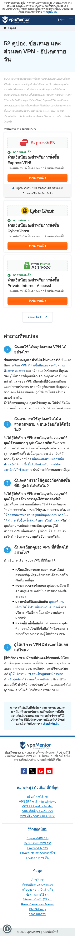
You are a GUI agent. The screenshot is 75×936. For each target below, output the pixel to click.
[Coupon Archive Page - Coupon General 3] (37, 281)
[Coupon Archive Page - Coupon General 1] (37, 165)
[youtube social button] (49, 771)
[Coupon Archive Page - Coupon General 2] (37, 226)
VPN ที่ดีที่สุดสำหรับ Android (37, 816)
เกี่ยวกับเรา (37, 879)
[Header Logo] (16, 19)
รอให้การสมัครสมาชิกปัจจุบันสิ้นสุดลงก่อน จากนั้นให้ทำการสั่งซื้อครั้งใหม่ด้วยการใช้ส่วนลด (37, 515)
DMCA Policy (37, 909)
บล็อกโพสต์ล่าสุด (37, 796)
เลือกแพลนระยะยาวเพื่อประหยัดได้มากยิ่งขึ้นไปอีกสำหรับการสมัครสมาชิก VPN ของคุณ (34, 464)
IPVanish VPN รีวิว (37, 857)
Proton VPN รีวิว (37, 848)
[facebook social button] (24, 771)
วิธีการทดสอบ (37, 914)
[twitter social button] (32, 771)
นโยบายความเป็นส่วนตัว (37, 889)
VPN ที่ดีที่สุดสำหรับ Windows (37, 801)
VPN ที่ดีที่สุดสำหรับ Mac (37, 806)
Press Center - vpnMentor (37, 904)
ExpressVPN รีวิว (37, 838)
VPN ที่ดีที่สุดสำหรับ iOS (37, 811)
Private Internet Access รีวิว (37, 852)
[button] (7, 928)
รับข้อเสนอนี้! (37, 177)
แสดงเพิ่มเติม (35, 317)
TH (60, 19)
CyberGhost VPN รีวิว (37, 843)
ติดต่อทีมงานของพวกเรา (37, 884)
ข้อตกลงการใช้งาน (37, 894)
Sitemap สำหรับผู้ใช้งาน (37, 899)
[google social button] (41, 771)
